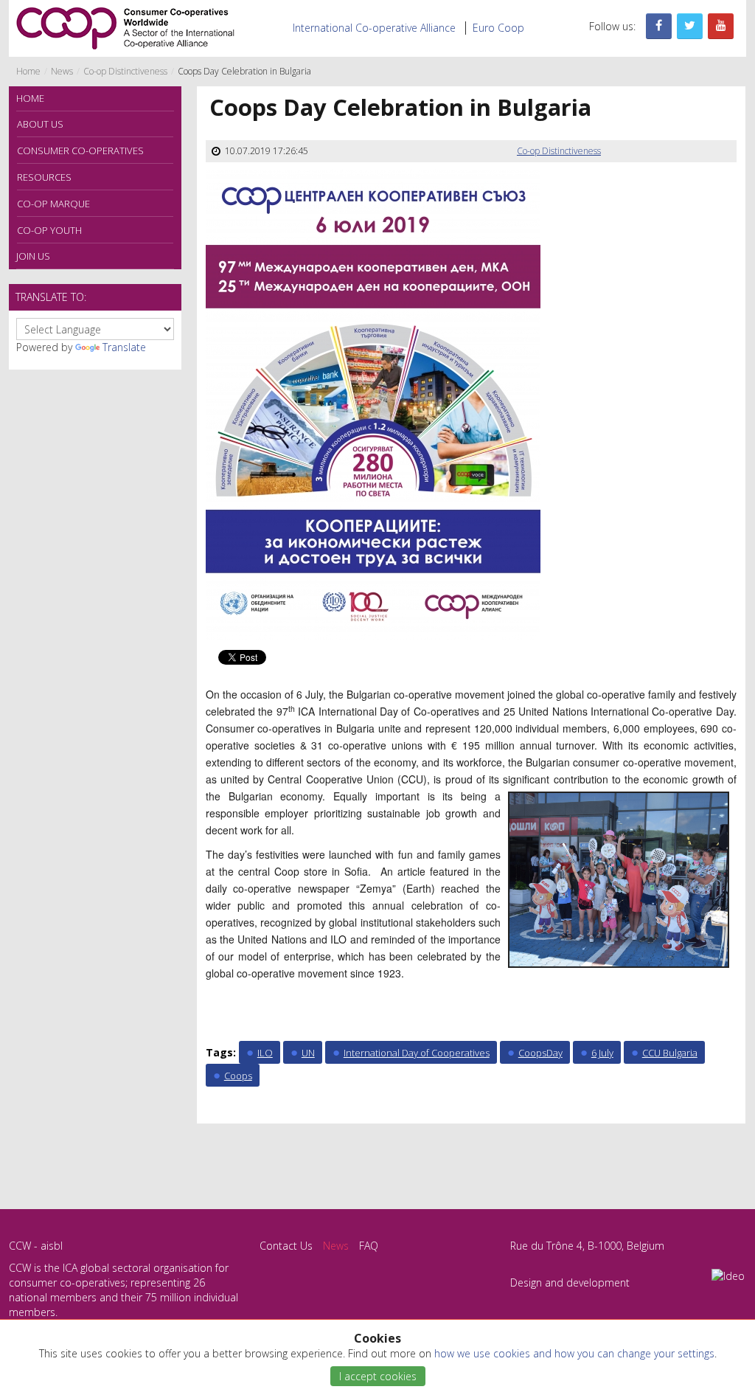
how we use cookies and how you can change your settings (574, 1353)
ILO (265, 1052)
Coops (238, 1075)
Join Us (33, 256)
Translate (124, 347)
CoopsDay (540, 1052)
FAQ (368, 1246)
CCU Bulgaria (669, 1052)
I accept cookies (378, 1376)
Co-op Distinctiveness (125, 71)
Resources (44, 177)
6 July (602, 1052)
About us (40, 124)
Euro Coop (498, 28)
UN (308, 1052)
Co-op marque (53, 203)
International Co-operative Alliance (374, 28)
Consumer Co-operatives (80, 150)
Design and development (570, 1282)
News (62, 71)
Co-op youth (49, 230)
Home (28, 71)
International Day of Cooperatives (417, 1052)
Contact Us (286, 1246)
